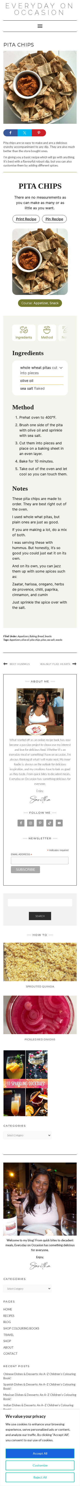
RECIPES (8, 1316)
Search (40, 916)
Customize (40, 1465)
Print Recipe (26, 219)
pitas (43, 639)
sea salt (51, 639)
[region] (40, 1448)
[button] (61, 367)
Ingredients (24, 337)
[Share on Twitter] (25, 132)
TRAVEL (8, 1335)
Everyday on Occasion (40, 9)
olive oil (25, 639)
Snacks (48, 636)
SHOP (7, 1341)
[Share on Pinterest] (39, 132)
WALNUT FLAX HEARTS (55, 664)
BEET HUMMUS (20, 664)
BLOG (7, 1322)
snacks (59, 639)
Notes (66, 337)
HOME (7, 1309)
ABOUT (8, 1347)
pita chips (35, 639)
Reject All (40, 1477)
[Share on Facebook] (10, 132)
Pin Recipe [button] (54, 219)
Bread (41, 636)
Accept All (40, 1453)
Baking (33, 636)
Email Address (21, 854)
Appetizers (23, 636)
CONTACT (10, 1353)
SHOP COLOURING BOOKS (21, 1328)
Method (47, 337)
